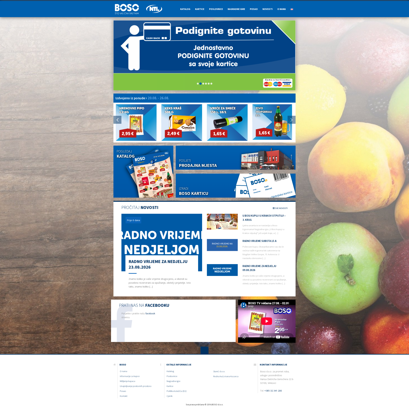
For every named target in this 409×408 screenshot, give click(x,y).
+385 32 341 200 (273, 390)
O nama (281, 9)
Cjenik (170, 396)
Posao (254, 9)
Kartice (199, 9)
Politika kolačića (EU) (176, 391)
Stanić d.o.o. (219, 371)
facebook (150, 313)
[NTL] (154, 5)
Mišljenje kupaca (127, 381)
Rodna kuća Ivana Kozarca (225, 376)
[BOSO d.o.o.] (128, 5)
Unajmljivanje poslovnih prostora (135, 386)
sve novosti (281, 208)
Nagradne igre (236, 9)
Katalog (185, 9)
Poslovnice (216, 9)
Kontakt (123, 396)
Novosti (267, 9)
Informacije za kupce (129, 376)
